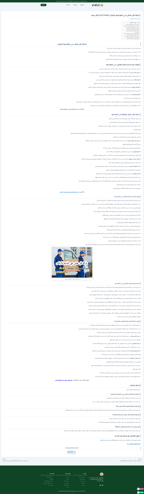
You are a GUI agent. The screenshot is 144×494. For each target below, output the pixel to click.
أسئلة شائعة (137, 32)
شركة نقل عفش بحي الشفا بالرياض (63, 380)
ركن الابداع (102, 440)
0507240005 (70, 1)
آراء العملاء (67, 483)
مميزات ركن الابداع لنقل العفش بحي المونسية (131, 25)
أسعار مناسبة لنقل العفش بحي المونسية (133, 29)
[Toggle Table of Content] (138, 23)
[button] (75, 5)
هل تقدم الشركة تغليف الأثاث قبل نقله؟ (133, 34)
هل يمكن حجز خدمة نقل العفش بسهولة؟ (132, 37)
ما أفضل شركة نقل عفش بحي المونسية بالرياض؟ (131, 33)
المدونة (68, 5)
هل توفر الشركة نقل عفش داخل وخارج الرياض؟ (131, 35)
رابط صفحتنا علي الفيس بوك (134, 444)
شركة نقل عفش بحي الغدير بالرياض (68, 192)
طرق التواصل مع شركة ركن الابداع (133, 38)
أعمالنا (68, 479)
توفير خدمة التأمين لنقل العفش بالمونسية (132, 30)
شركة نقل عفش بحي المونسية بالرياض (132, 24)
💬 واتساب (51, 479)
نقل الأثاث (83, 483)
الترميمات (83, 485)
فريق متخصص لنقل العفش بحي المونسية (132, 28)
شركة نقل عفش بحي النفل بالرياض (68, 109)
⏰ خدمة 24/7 (50, 485)
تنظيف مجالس (82, 479)
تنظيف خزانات (82, 481)
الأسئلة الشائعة (66, 485)
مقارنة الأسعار (66, 481)
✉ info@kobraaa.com (49, 481)
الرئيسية (82, 5)
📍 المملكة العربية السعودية (48, 483)
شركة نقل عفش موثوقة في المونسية (132, 27)
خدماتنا (75, 5)
